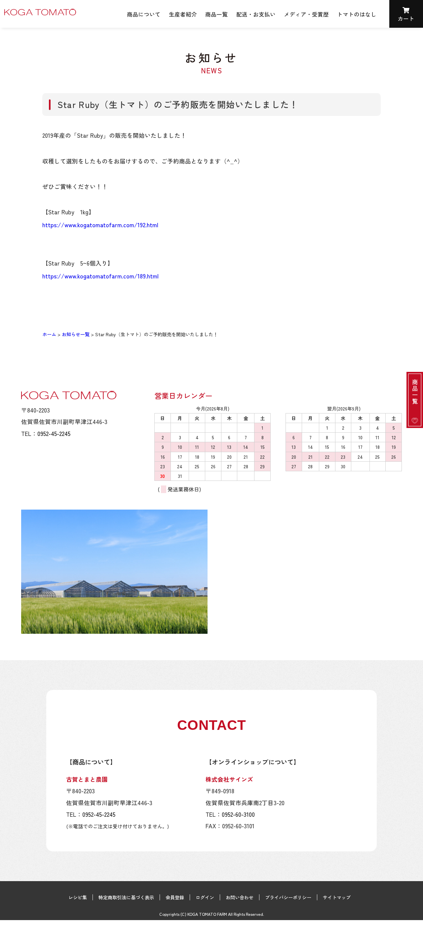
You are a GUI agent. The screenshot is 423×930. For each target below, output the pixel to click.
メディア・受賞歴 (306, 14)
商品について (144, 14)
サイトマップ (337, 897)
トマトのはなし (356, 14)
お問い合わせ (239, 897)
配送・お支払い (256, 14)
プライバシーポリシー (288, 897)
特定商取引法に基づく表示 (126, 897)
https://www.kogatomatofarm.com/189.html (100, 276)
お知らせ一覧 (76, 334)
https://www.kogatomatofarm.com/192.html (100, 225)
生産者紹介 (183, 14)
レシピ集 (77, 897)
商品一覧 (216, 14)
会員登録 (175, 897)
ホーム (49, 334)
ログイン (205, 897)
